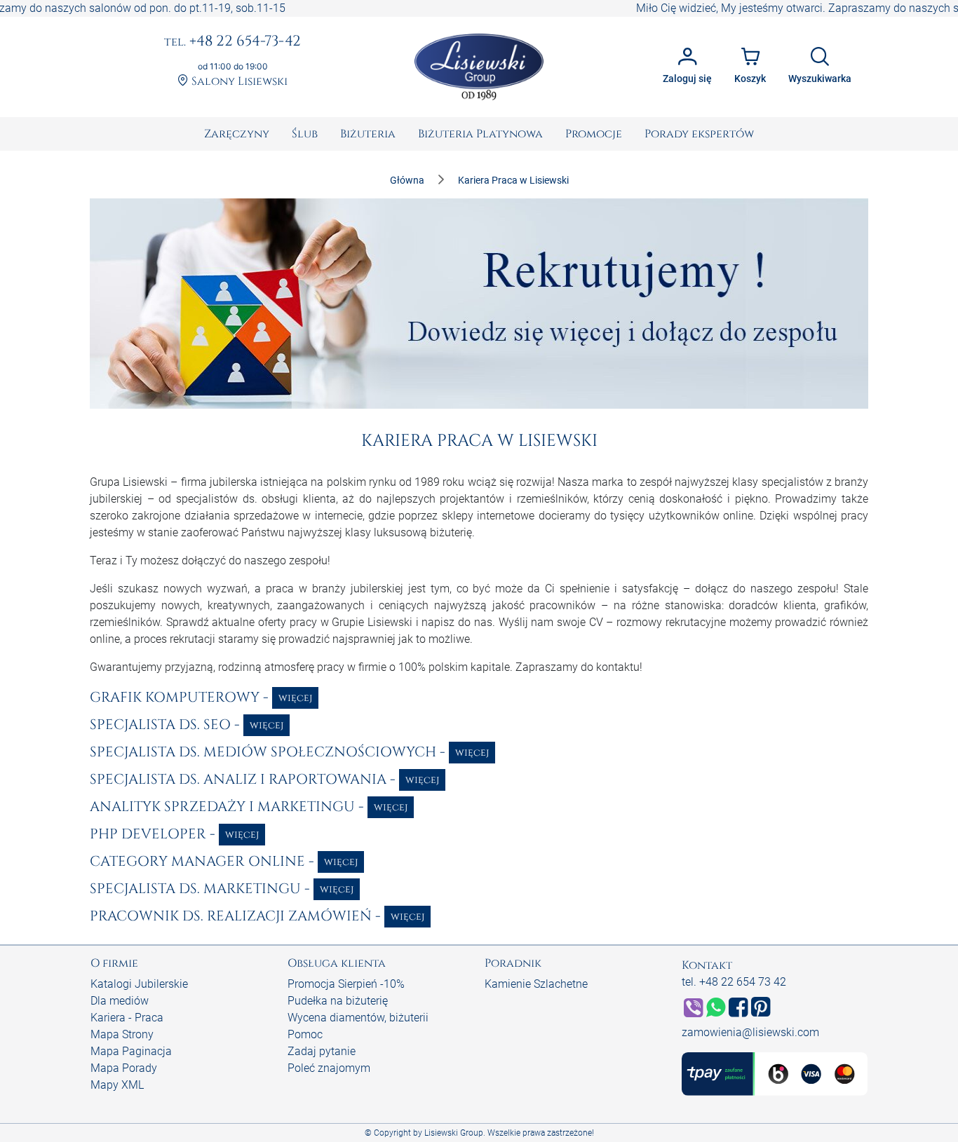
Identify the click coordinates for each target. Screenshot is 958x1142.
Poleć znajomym (329, 1068)
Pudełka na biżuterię (338, 1000)
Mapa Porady (123, 1068)
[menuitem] (237, 134)
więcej (295, 698)
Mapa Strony (122, 1034)
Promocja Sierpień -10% (346, 984)
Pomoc (305, 1034)
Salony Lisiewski (238, 81)
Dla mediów (119, 1000)
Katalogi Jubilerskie (139, 984)
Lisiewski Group (453, 1133)
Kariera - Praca (126, 1017)
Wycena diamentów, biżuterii (358, 1017)
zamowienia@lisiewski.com (750, 1032)
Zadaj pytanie (322, 1051)
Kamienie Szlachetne (536, 984)
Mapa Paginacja (131, 1051)
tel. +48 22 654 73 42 (734, 981)
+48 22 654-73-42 (232, 42)
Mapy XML (117, 1085)
